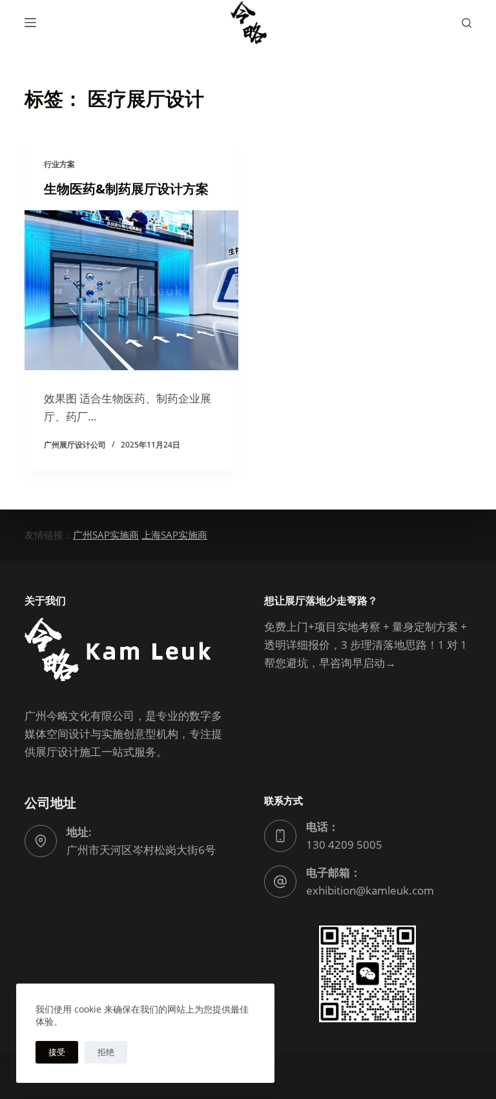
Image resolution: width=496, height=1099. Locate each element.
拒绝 (106, 1052)
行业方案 (59, 164)
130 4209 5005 (344, 844)
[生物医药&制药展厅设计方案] (131, 290)
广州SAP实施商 (106, 534)
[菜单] (30, 22)
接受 (56, 1052)
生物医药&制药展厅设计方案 (126, 188)
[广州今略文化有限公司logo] (248, 22)
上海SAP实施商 (174, 534)
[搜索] (466, 23)
